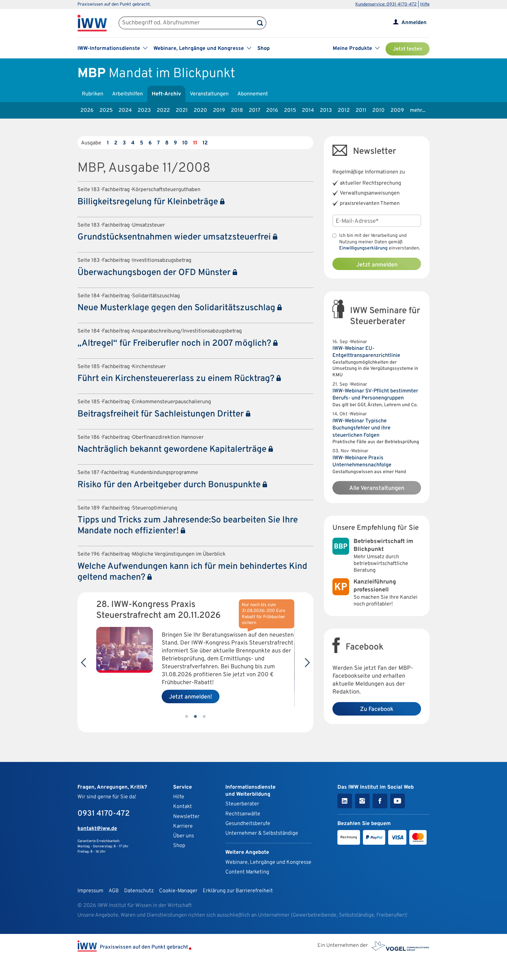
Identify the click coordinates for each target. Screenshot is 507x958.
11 (195, 143)
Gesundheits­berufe (247, 823)
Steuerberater (242, 804)
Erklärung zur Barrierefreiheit (238, 891)
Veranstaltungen (209, 94)
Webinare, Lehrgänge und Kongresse (268, 862)
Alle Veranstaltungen (376, 488)
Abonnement (252, 94)
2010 (378, 110)
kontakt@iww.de (97, 828)
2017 (254, 110)
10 (185, 143)
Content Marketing (247, 872)
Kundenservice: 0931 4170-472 (386, 4)
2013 (326, 110)
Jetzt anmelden (377, 265)
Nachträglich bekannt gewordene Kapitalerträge (172, 449)
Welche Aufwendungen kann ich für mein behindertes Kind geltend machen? (192, 572)
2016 (272, 110)
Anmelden (414, 22)
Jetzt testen (407, 49)
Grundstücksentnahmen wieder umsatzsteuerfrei (175, 237)
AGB (114, 891)
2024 (125, 110)
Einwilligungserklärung (363, 248)
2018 (237, 110)
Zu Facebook (376, 709)
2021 (182, 110)
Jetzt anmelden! (190, 697)
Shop (263, 48)
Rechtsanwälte (242, 814)
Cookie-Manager (178, 891)
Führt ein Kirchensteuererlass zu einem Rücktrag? (176, 378)
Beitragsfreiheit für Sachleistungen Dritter (161, 414)
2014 (308, 110)
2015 (290, 110)
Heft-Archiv (166, 94)
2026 (87, 110)
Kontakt (182, 806)
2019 (219, 110)
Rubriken (92, 94)
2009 (397, 110)
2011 (361, 110)
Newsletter (186, 816)
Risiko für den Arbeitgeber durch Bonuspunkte (170, 485)
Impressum (90, 891)
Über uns (183, 836)
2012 (344, 110)
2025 (106, 110)
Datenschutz (139, 891)
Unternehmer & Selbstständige (261, 833)
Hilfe (425, 4)
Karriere (183, 826)
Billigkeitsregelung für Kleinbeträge (148, 202)
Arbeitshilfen (127, 94)
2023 (144, 110)
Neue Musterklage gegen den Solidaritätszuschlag (177, 308)
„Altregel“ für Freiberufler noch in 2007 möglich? (175, 343)
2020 (200, 110)
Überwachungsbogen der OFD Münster (155, 272)
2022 (163, 110)
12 (205, 143)
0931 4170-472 (103, 814)
